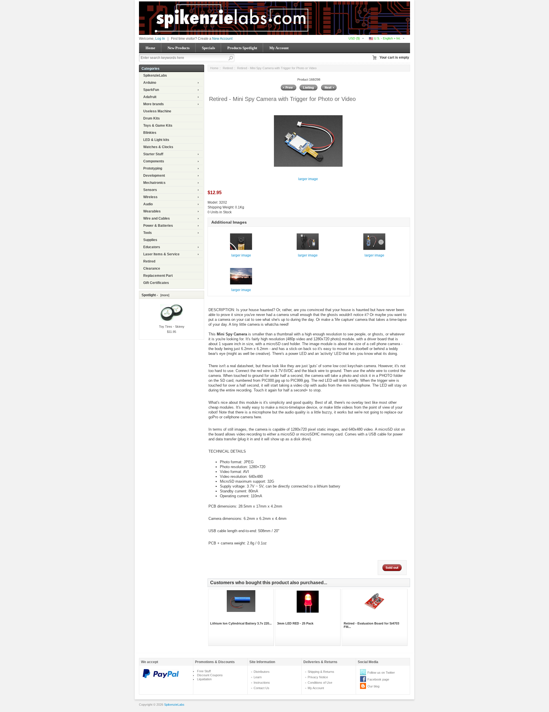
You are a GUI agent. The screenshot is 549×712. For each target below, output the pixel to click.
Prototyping (152, 168)
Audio (148, 204)
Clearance (151, 268)
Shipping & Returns (321, 671)
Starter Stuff (153, 154)
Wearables (152, 211)
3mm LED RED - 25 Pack (295, 623)
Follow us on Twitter (381, 672)
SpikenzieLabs (155, 75)
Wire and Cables (156, 218)
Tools (147, 233)
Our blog (373, 686)
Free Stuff (204, 671)
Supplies (150, 240)
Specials (208, 48)
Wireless (150, 197)
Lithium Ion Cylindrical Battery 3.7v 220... (241, 623)
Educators (151, 247)
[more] (164, 295)
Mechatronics (154, 183)
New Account (222, 38)
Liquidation (204, 679)
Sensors (150, 190)
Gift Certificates (156, 283)
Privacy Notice (318, 677)
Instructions (262, 682)
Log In (160, 38)
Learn (258, 677)
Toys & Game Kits (157, 126)
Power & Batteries (158, 226)
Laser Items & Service (161, 254)
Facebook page (378, 679)
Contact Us (261, 688)
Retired (149, 261)
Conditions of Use (320, 682)
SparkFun (151, 90)
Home (150, 48)
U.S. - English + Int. (387, 38)
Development (154, 176)
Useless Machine (157, 111)
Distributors (262, 671)
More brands (153, 104)
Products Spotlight (242, 48)
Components (153, 161)
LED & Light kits (156, 140)
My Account (279, 48)
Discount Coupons (210, 675)
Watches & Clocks (158, 147)
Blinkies (149, 133)
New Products (179, 48)
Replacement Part (158, 276)
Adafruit (149, 97)
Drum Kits (151, 118)
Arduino (149, 83)
